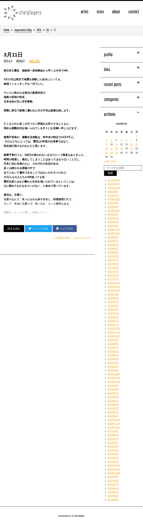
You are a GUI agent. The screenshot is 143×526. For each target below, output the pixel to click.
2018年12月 (114, 229)
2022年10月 (114, 180)
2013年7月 (113, 439)
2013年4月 (113, 450)
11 (116, 144)
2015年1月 (113, 370)
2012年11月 (114, 469)
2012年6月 (113, 488)
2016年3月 (113, 317)
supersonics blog (23, 30)
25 (116, 152)
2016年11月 (114, 286)
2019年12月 (114, 210)
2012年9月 (113, 476)
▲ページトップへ (82, 237)
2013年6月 (113, 442)
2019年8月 (113, 214)
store (100, 12)
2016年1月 (113, 324)
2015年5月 (113, 355)
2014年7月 (113, 393)
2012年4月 (113, 495)
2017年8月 (113, 256)
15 (136, 144)
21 (131, 148)
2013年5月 (113, 446)
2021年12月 (114, 184)
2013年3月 (113, 454)
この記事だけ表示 (62, 237)
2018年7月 (113, 241)
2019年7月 (113, 218)
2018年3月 (113, 252)
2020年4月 (113, 207)
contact (133, 12)
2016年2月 (113, 321)
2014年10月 (114, 382)
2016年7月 (113, 301)
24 (111, 152)
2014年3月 (113, 408)
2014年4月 (113, 404)
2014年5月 (113, 401)
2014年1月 (113, 416)
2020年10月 (114, 199)
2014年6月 (113, 397)
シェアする (66, 228)
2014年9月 (113, 385)
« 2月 (106, 161)
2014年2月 (113, 412)
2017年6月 (113, 264)
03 (47, 30)
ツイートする (40, 228)
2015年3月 (113, 362)
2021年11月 (114, 188)
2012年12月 (114, 465)
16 (106, 148)
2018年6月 (113, 245)
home (6, 30)
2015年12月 (114, 328)
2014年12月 (114, 374)
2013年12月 (114, 420)
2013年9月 (113, 431)
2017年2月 (113, 275)
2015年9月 (113, 340)
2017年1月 (113, 279)
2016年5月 (113, 309)
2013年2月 (113, 457)
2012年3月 (113, 499)
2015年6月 (113, 351)
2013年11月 (114, 423)
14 (131, 144)
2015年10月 (114, 336)
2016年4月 (113, 313)
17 (111, 148)
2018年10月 (114, 233)
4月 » (113, 161)
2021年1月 (113, 195)
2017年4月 (113, 271)
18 (116, 148)
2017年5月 (113, 267)
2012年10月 (114, 473)
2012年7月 (113, 484)
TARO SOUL (34, 61)
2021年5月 (113, 191)
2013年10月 (114, 427)
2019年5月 (113, 226)
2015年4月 (113, 359)
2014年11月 (114, 378)
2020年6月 (113, 203)
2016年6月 (113, 305)
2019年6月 (113, 222)
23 (106, 152)
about (116, 12)
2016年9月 (113, 294)
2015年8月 (113, 343)
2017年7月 (113, 260)
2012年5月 (113, 492)
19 (121, 148)
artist (84, 12)
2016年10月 (114, 290)
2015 (39, 30)
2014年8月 (113, 389)
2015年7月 (113, 347)
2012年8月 (113, 480)
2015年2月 (113, 366)
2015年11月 (114, 332)
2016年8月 (113, 298)
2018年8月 (113, 237)
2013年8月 (113, 435)
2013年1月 (113, 461)
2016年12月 (114, 283)
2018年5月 (113, 248)
